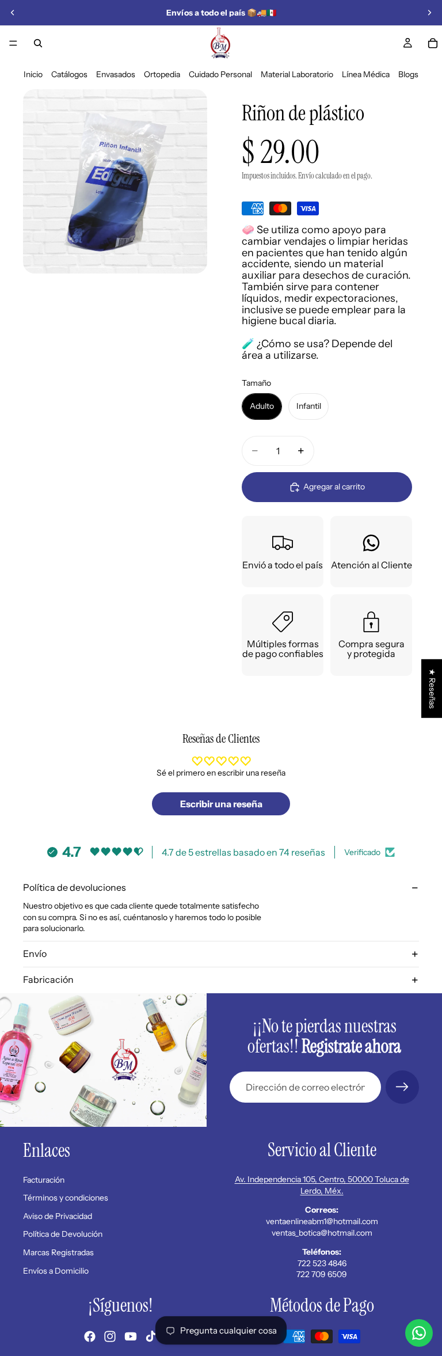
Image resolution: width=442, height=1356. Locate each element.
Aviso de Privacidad (57, 1216)
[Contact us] (419, 1333)
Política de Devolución (62, 1234)
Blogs (408, 74)
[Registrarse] (402, 1087)
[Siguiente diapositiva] (429, 12)
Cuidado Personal (220, 74)
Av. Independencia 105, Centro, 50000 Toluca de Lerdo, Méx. (322, 1185)
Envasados (115, 74)
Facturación (43, 1179)
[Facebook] (90, 1336)
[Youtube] (131, 1336)
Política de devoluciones (74, 887)
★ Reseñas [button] (432, 688)
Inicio (33, 74)
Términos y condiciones (65, 1197)
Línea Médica (366, 74)
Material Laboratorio (297, 74)
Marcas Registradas (58, 1252)
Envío (35, 953)
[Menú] (13, 43)
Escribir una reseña (221, 804)
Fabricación (48, 979)
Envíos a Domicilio (56, 1270)
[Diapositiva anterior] (12, 12)
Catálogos (69, 74)
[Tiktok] (151, 1336)
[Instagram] (110, 1336)
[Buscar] (38, 43)
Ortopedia (162, 74)
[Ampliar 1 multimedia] (115, 181)
